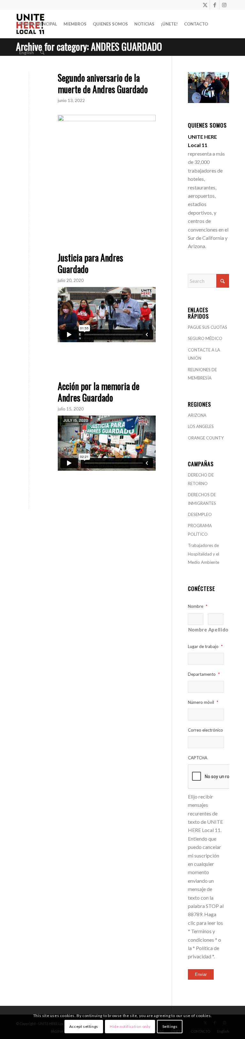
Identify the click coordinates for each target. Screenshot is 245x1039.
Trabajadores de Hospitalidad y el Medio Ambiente (203, 554)
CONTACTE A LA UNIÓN (204, 354)
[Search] (42, 52)
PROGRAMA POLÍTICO (200, 529)
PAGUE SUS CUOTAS (207, 327)
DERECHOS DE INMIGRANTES (202, 498)
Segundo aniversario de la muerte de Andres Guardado (103, 83)
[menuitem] (38, 24)
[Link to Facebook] (214, 5)
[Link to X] (205, 5)
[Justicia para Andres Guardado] (29, 267)
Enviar (201, 974)
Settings (170, 1026)
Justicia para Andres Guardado (90, 263)
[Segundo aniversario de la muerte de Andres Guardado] (29, 87)
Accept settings (83, 1026)
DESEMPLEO (200, 514)
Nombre (195, 629)
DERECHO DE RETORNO (201, 479)
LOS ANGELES (201, 426)
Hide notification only (130, 1026)
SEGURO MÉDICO (205, 338)
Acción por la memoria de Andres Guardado (98, 391)
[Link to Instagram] (224, 5)
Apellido (215, 629)
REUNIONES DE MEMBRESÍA (202, 373)
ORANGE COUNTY (206, 437)
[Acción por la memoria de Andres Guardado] (29, 395)
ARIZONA (197, 415)
